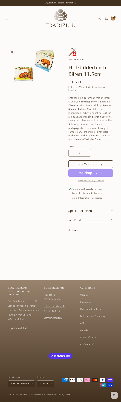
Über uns (85, 295)
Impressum (86, 302)
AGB (82, 323)
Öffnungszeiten (53, 318)
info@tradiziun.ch (54, 306)
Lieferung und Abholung (92, 316)
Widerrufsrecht (88, 337)
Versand (83, 87)
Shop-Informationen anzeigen (87, 198)
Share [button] (75, 230)
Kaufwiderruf (87, 344)
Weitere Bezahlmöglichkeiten (91, 180)
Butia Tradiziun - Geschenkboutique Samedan (34, 395)
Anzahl (71, 147)
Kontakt (84, 330)
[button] (6, 18)
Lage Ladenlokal (17, 328)
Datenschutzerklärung (91, 309)
